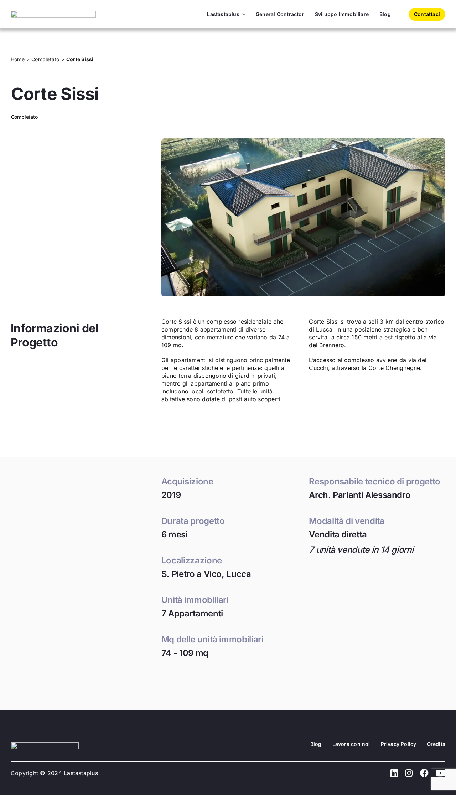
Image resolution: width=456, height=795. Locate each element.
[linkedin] (394, 773)
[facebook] (424, 773)
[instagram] (409, 773)
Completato (24, 117)
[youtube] (440, 773)
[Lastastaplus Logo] (53, 13)
